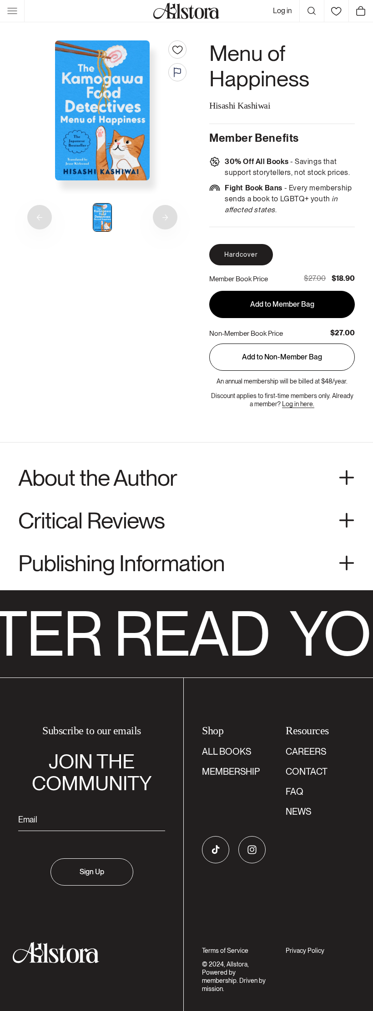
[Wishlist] (336, 11)
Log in (282, 10)
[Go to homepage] (86, 952)
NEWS (298, 811)
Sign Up (92, 871)
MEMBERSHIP (231, 771)
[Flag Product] (177, 72)
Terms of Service (225, 950)
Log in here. (298, 404)
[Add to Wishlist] (177, 49)
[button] (12, 11)
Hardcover (241, 254)
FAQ (294, 791)
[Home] (186, 11)
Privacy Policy (305, 950)
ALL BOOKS (226, 751)
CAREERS (306, 751)
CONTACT (307, 771)
